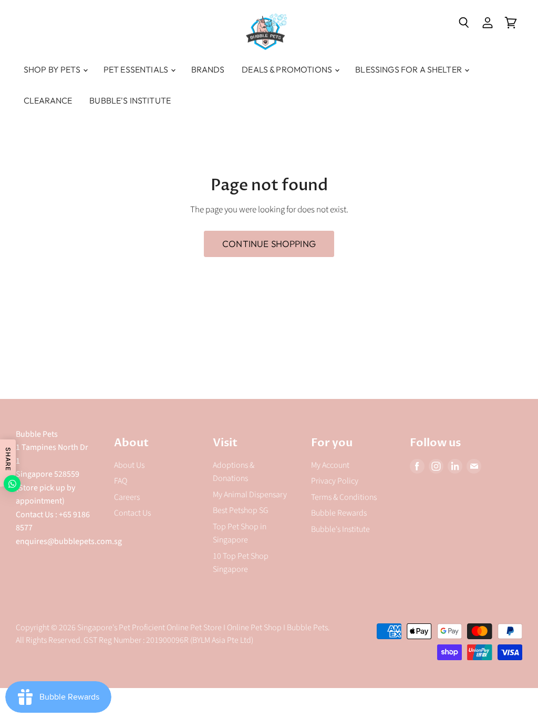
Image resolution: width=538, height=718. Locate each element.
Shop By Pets (53, 69)
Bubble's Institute (130, 100)
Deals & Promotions (288, 69)
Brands (207, 69)
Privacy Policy (334, 481)
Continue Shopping (269, 243)
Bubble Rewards (339, 513)
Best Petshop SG (240, 510)
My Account (330, 465)
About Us (129, 465)
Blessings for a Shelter (409, 69)
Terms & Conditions (344, 497)
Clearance (48, 100)
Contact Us (132, 513)
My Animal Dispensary (250, 494)
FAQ (120, 481)
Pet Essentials (137, 69)
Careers (127, 497)
